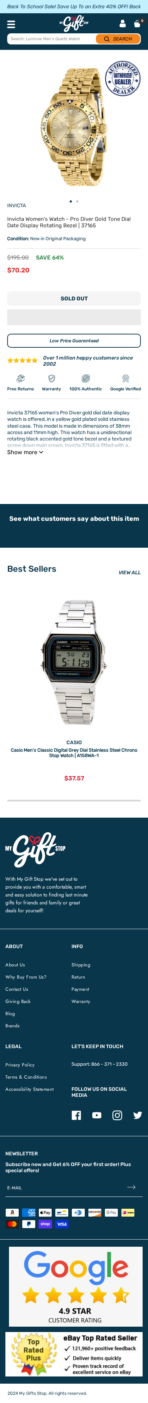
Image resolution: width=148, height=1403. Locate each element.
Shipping (80, 964)
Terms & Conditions (26, 1077)
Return (78, 977)
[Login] (122, 24)
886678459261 (110, 470)
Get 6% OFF (66, 1164)
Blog (10, 1013)
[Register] (131, 1188)
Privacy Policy (19, 1064)
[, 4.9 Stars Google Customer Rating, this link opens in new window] (76, 1287)
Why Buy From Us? (25, 977)
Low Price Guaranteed (74, 340)
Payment (80, 989)
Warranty (80, 1001)
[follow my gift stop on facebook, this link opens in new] (76, 1119)
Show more (22, 452)
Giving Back (18, 1001)
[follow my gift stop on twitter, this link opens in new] (138, 1119)
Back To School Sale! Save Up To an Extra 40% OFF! (67, 7)
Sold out (74, 298)
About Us (15, 964)
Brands (12, 1025)
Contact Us (16, 989)
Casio (74, 742)
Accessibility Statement (29, 1089)
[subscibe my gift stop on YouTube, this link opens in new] (97, 1119)
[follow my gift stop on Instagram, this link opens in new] (117, 1119)
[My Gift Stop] (35, 835)
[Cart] (137, 23)
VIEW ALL (130, 573)
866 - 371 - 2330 (109, 1064)
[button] (74, 317)
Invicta (16, 206)
